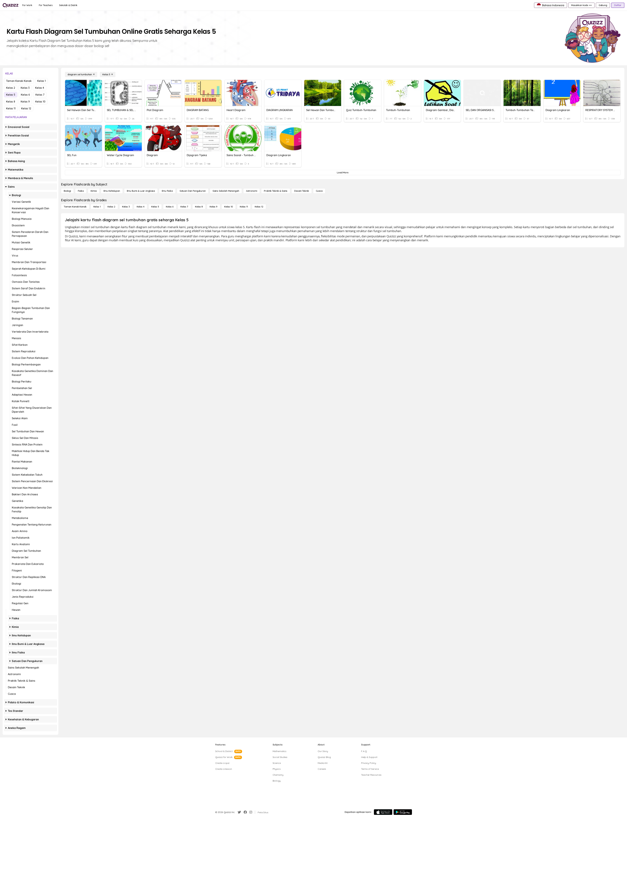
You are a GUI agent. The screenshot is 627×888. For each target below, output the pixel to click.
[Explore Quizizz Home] (10, 5)
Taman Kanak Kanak (19, 81)
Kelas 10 (40, 101)
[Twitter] (239, 812)
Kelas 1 (41, 81)
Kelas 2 (10, 87)
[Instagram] (250, 812)
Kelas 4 (39, 87)
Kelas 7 (39, 94)
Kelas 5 (10, 94)
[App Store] (383, 812)
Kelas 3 (25, 87)
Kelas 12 (26, 108)
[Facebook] (245, 812)
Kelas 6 (25, 94)
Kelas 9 (25, 101)
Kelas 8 (10, 101)
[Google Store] (403, 812)
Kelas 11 (11, 108)
